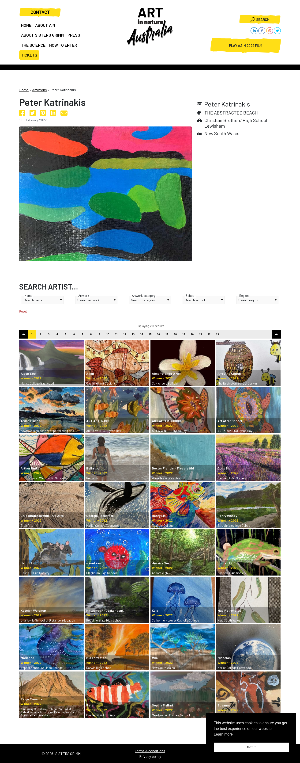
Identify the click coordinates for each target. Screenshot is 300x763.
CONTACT (40, 12)
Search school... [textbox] (196, 300)
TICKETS (29, 54)
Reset (23, 311)
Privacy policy (150, 756)
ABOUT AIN (45, 25)
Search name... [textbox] (34, 300)
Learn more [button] (223, 734)
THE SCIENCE (33, 45)
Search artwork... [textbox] (89, 300)
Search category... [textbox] (144, 300)
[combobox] (43, 300)
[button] (23, 334)
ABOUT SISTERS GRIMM (42, 35)
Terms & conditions (150, 750)
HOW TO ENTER (63, 45)
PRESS (74, 35)
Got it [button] (251, 747)
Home (24, 90)
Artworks (39, 90)
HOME (26, 25)
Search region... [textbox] (249, 300)
